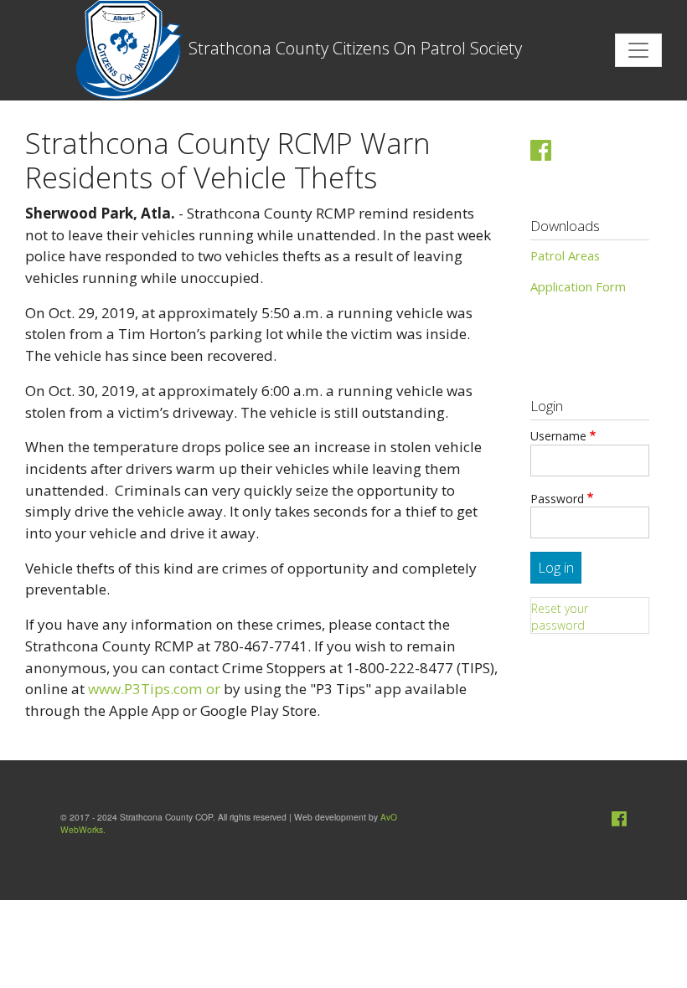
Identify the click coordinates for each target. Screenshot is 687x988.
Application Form (578, 286)
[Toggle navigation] (638, 50)
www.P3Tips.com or (154, 688)
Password (557, 499)
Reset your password (559, 616)
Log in (556, 567)
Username (558, 436)
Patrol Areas (565, 255)
